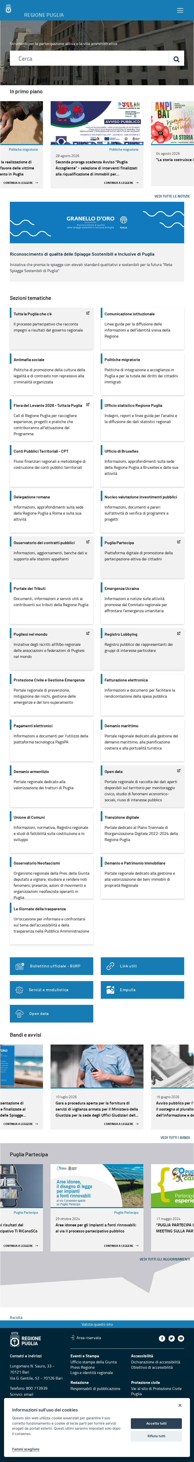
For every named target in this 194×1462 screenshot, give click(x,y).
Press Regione (82, 1367)
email (28, 1394)
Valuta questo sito (97, 1324)
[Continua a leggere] (97, 122)
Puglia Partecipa (26, 1212)
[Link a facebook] (162, 1338)
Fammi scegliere (25, 1449)
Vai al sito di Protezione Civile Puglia (156, 1391)
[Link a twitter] (171, 1338)
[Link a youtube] (181, 1338)
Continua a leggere (18, 182)
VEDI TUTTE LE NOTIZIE (172, 196)
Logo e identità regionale (91, 1372)
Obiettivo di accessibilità (152, 1367)
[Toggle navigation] (180, 10)
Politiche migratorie (23, 149)
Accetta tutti (156, 1423)
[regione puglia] (9, 9)
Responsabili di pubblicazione (95, 1388)
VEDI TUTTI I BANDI (175, 1137)
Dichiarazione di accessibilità (155, 1362)
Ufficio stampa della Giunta (93, 1362)
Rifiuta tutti (156, 1436)
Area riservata (89, 1337)
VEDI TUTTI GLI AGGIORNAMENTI (165, 1259)
